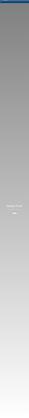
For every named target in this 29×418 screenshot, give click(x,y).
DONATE (14, 213)
